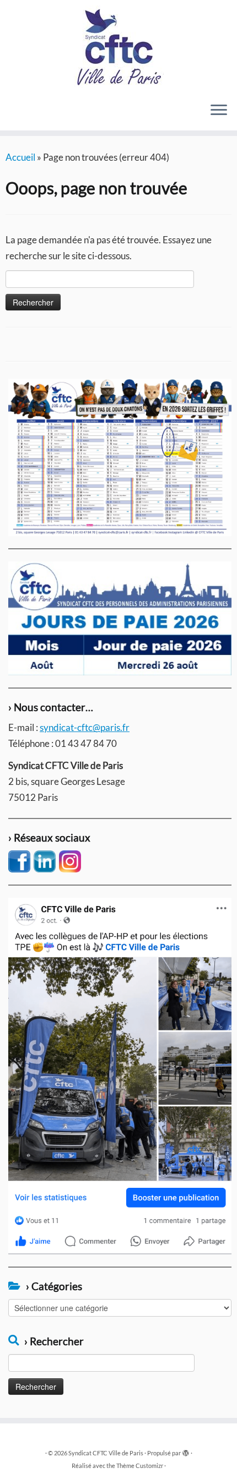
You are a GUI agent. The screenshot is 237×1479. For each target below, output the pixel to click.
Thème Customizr (139, 1465)
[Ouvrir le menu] (219, 110)
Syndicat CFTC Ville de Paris (105, 1452)
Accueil (20, 157)
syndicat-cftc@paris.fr (85, 727)
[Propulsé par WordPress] (186, 1451)
